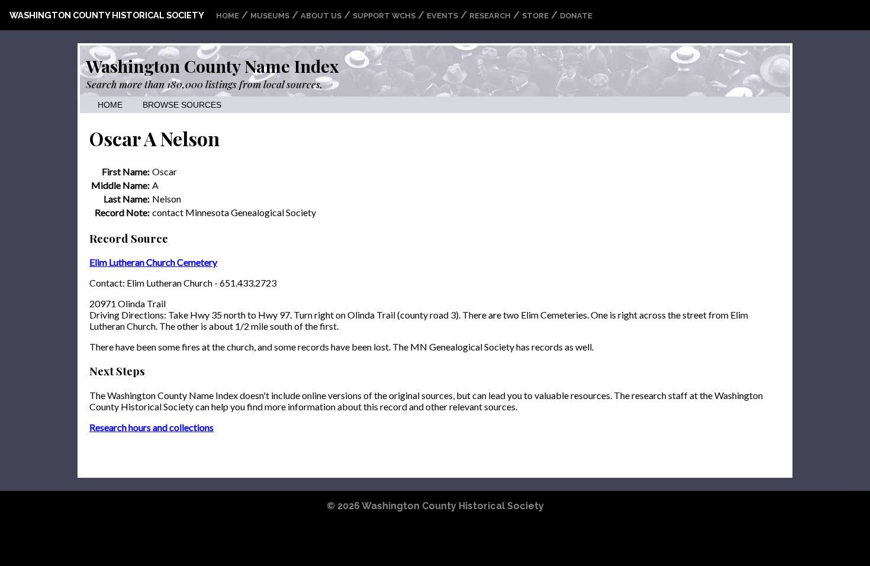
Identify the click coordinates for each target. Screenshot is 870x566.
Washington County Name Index (212, 65)
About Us (321, 15)
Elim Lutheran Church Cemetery (153, 262)
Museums (269, 15)
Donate (576, 15)
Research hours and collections (151, 427)
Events (442, 15)
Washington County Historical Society (106, 15)
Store (535, 15)
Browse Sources (182, 105)
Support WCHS (384, 15)
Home (227, 15)
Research (490, 15)
